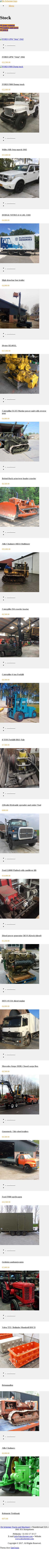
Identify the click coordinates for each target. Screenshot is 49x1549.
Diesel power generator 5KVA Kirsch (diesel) (21, 936)
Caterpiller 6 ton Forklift (13, 674)
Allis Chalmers (8, 1448)
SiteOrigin (15, 1548)
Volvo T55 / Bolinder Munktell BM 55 (19, 1327)
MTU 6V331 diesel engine (13, 1001)
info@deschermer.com (23, 1536)
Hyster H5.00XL (9, 345)
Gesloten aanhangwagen (13, 1262)
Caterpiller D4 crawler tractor (15, 609)
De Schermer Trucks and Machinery (15, 1527)
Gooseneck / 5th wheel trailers (15, 1131)
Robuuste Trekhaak (11, 1513)
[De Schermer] (8, 1)
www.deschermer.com (24, 1539)
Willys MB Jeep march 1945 (14, 149)
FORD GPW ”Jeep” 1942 (13, 57)
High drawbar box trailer (13, 280)
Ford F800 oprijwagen (12, 1197)
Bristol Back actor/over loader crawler (19, 478)
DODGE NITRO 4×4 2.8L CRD (16, 215)
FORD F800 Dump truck (13, 84)
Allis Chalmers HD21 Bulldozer (16, 544)
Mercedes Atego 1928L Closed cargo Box (20, 1066)
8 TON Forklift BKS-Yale (13, 740)
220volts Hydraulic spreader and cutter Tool (21, 805)
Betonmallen (7, 1385)
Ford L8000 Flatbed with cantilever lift (19, 870)
